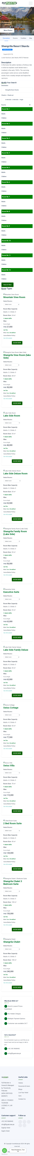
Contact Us (22, 1099)
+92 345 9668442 (14, 1049)
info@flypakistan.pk (14, 1053)
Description (6, 38)
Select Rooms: (7, 301)
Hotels (20, 1083)
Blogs (20, 1089)
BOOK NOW (17, 343)
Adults (3, 114)
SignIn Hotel (5, 1131)
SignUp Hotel (5, 1128)
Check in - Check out (7, 95)
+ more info (7, 318)
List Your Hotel (23, 1092)
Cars (19, 1096)
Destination (4, 85)
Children (3, 118)
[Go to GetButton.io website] (5, 1154)
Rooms (15, 38)
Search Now (7, 285)
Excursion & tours (24, 1086)
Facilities (23, 38)
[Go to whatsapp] (4, 1150)
